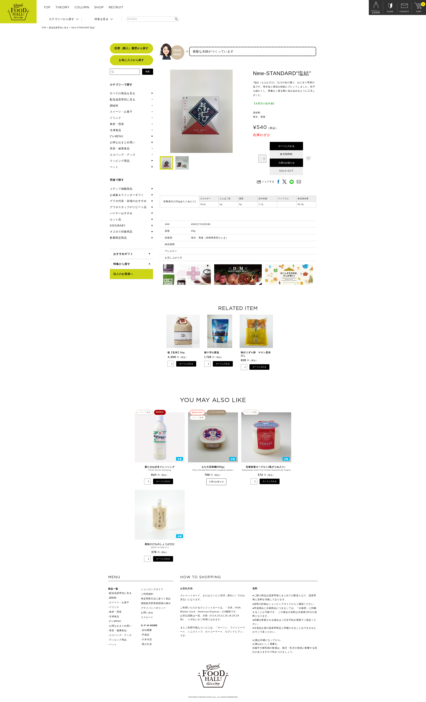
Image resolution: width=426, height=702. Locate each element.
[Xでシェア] (284, 181)
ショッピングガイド (152, 589)
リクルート (147, 617)
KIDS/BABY (118, 225)
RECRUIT (116, 7)
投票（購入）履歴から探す (131, 48)
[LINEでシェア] (292, 181)
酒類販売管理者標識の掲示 (156, 603)
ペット (114, 167)
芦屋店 (145, 634)
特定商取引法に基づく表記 (156, 598)
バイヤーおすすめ (121, 213)
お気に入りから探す (131, 60)
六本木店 (147, 639)
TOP (47, 7)
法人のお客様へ (123, 273)
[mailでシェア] (299, 181)
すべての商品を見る (122, 93)
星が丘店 (147, 644)
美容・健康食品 (120, 148)
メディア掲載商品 (121, 188)
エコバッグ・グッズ (122, 154)
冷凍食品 (115, 130)
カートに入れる (286, 146)
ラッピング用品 (120, 160)
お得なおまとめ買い (122, 142)
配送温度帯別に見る (59, 27)
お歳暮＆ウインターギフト (127, 195)
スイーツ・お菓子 (121, 111)
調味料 (114, 105)
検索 (147, 71)
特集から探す (121, 263)
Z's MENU (116, 136)
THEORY (62, 7)
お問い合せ (147, 612)
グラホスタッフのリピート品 (128, 207)
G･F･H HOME (149, 625)
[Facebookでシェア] (278, 181)
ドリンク (115, 117)
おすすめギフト (123, 253)
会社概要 (147, 630)
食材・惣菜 (117, 124)
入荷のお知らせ (286, 162)
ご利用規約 (147, 594)
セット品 (115, 219)
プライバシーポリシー (153, 608)
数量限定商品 (118, 237)
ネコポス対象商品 (121, 231)
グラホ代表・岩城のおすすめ (128, 201)
